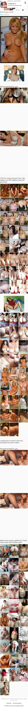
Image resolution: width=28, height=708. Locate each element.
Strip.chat (17, 9)
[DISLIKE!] (6, 14)
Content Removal (17, 703)
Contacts (9, 703)
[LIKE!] (0, 14)
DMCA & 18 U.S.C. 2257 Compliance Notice (14, 705)
